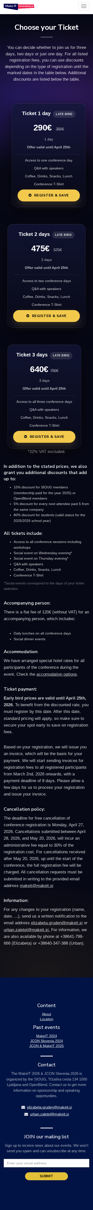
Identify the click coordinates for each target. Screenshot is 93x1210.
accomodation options (56, 674)
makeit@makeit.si (36, 885)
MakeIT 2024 (46, 1036)
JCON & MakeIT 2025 (46, 1046)
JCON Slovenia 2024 (46, 1041)
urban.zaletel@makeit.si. (27, 929)
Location (46, 1019)
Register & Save (51, 195)
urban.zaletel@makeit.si (49, 1114)
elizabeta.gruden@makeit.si (57, 923)
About (46, 1014)
